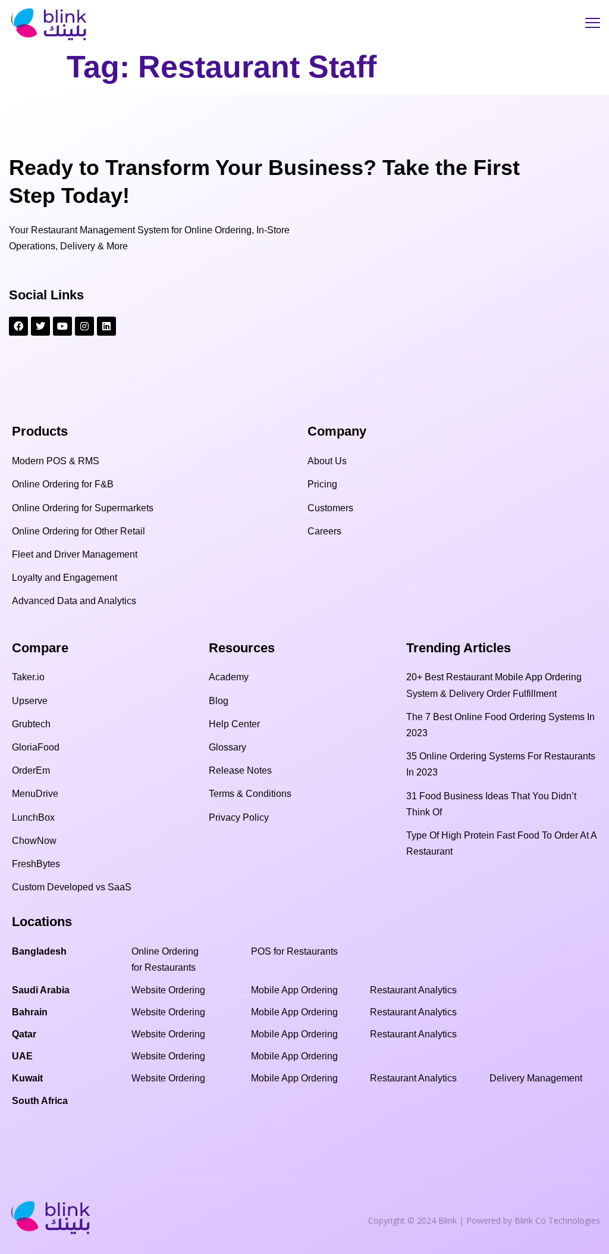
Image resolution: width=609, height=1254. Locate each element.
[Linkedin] (106, 326)
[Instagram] (84, 326)
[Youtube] (62, 326)
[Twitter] (40, 326)
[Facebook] (18, 326)
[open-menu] (592, 24)
